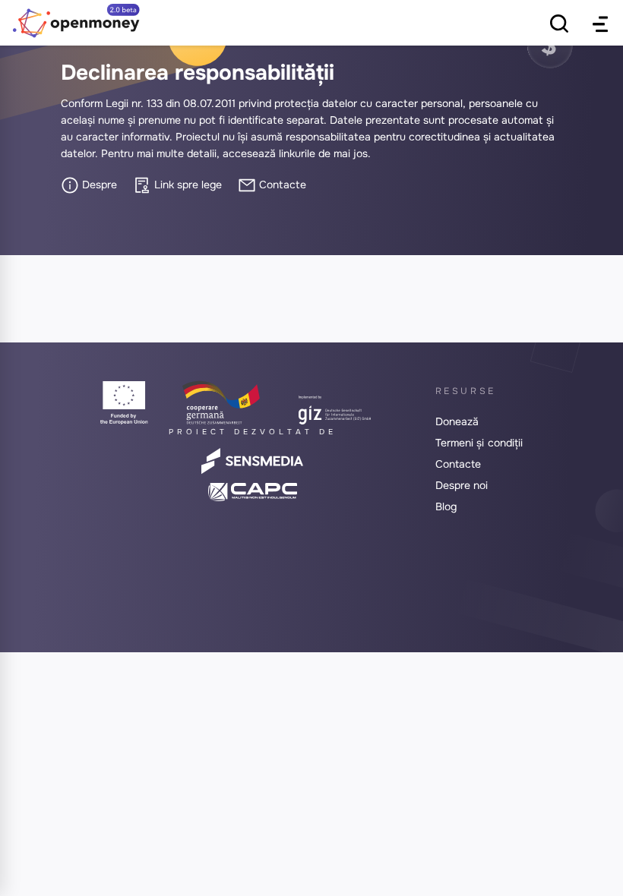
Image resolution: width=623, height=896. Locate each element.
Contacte (281, 184)
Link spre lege (186, 184)
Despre (98, 184)
